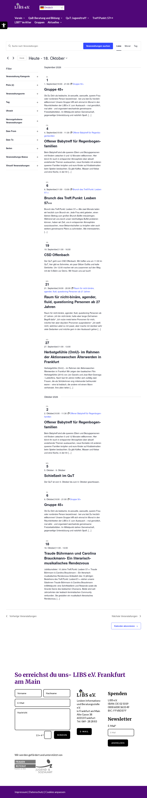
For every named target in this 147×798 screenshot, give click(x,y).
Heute (22, 58)
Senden (62, 735)
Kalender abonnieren (124, 626)
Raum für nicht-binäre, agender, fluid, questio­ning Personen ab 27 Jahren (72, 301)
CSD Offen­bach (56, 254)
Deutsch (48, 7)
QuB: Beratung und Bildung (44, 18)
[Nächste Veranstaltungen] (13, 58)
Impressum (21, 792)
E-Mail (84, 731)
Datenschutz (36, 792)
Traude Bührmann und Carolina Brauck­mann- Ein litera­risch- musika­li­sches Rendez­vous (70, 558)
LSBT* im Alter (23, 22)
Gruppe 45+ (53, 89)
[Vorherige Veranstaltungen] (7, 58)
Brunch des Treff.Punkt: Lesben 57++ (70, 200)
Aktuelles (53, 22)
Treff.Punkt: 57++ (102, 18)
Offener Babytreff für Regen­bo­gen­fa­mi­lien (72, 143)
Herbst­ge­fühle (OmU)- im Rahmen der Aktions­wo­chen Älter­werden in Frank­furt (72, 356)
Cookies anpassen (55, 792)
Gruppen (39, 22)
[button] (3, 25)
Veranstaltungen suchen (98, 45)
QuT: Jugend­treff (76, 18)
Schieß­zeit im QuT (59, 475)
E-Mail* (112, 725)
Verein (18, 18)
